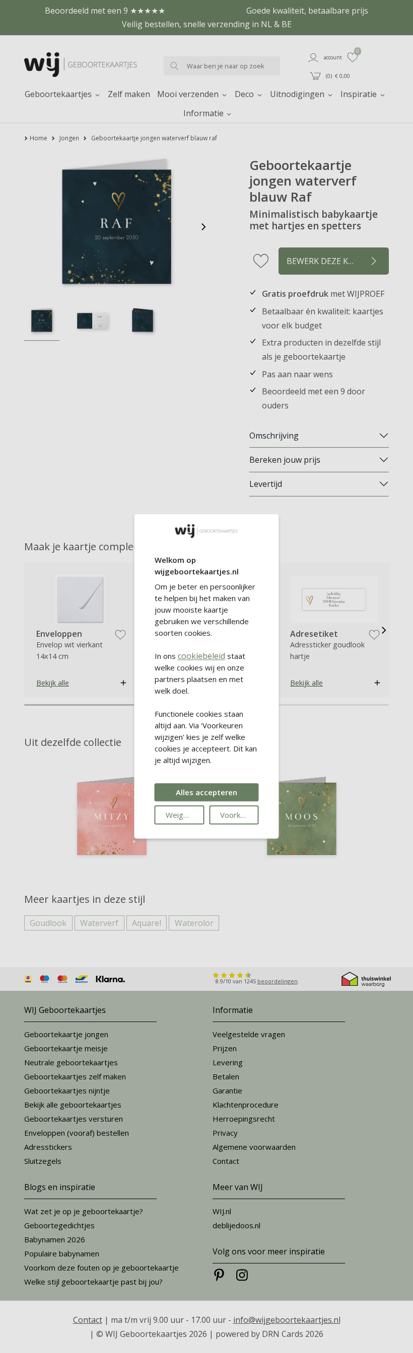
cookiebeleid (201, 656)
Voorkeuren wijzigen (239, 815)
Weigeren (182, 815)
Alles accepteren (206, 793)
